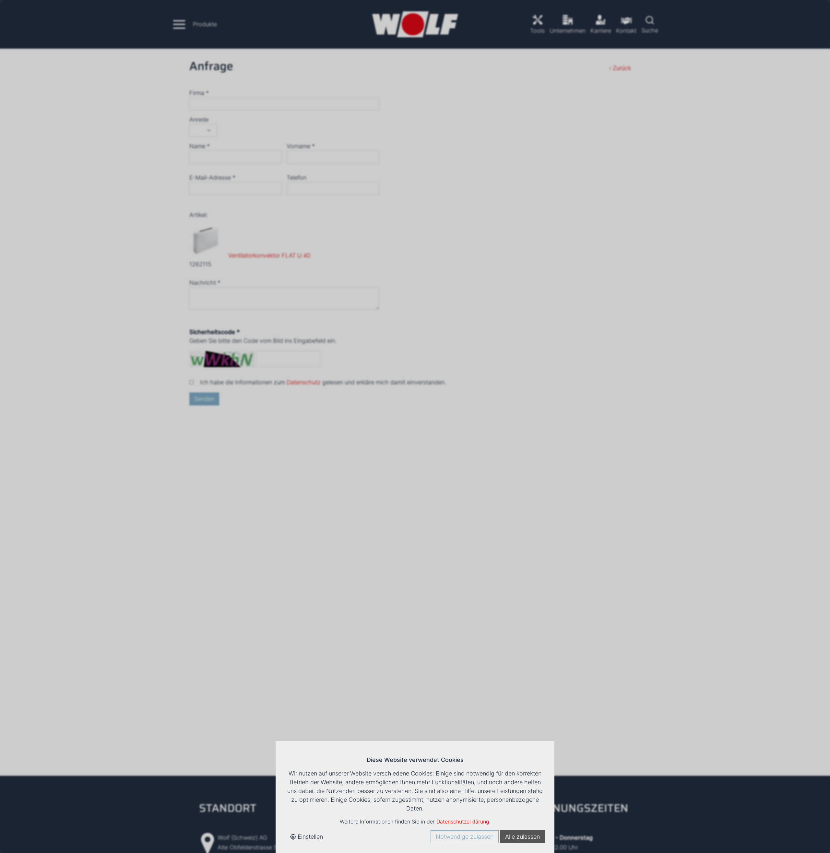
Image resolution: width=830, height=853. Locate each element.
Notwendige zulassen (464, 836)
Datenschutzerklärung (462, 821)
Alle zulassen (522, 836)
